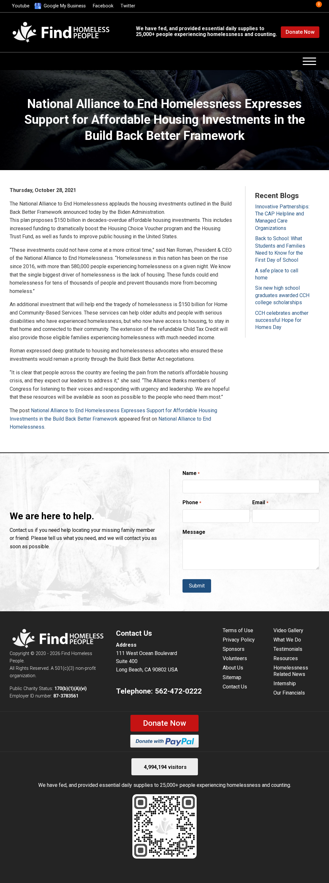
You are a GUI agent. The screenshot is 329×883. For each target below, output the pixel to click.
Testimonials (287, 649)
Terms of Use (238, 630)
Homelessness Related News (290, 671)
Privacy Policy (239, 640)
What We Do (287, 640)
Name (191, 473)
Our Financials (289, 693)
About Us (233, 668)
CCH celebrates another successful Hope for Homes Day (281, 320)
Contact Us (235, 687)
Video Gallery (288, 630)
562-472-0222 (178, 691)
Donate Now (300, 32)
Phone (191, 502)
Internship (284, 683)
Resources (285, 658)
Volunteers (235, 658)
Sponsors (234, 649)
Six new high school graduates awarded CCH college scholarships (282, 295)
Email (260, 502)
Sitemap (232, 677)
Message (193, 532)
